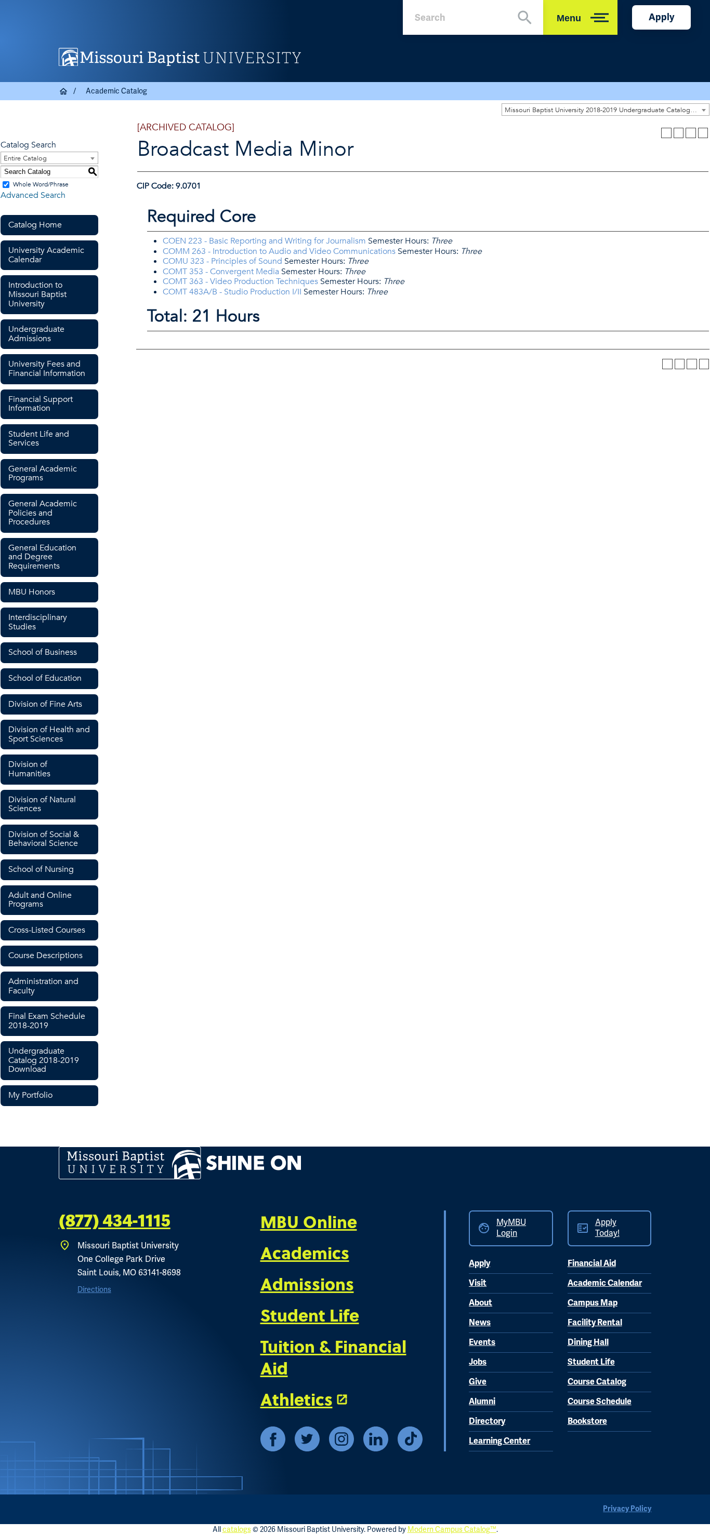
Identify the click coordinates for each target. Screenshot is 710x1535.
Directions (94, 1289)
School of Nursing (41, 869)
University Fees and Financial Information (46, 368)
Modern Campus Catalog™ (451, 1529)
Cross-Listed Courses (46, 930)
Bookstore (587, 1421)
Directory (487, 1421)
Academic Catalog (116, 91)
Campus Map (592, 1303)
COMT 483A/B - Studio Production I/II (232, 292)
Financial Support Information (40, 404)
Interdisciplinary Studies (37, 622)
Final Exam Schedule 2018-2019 (46, 1021)
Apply (661, 17)
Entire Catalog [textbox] (25, 158)
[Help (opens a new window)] (703, 133)
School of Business (42, 652)
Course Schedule (600, 1401)
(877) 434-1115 (114, 1220)
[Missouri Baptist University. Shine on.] (180, 1163)
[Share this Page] (678, 133)
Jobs (478, 1362)
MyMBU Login (511, 1227)
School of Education (45, 678)
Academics (304, 1252)
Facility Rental (595, 1322)
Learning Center (499, 1441)
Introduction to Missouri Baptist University (37, 294)
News (480, 1322)
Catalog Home (35, 225)
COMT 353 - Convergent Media (221, 271)
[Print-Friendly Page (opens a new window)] (691, 133)
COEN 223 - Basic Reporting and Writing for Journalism (264, 241)
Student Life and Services (38, 438)
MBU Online (308, 1221)
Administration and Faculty (43, 986)
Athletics (296, 1399)
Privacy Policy (627, 1508)
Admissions (307, 1284)
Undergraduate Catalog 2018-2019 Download (43, 1060)
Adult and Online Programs (40, 900)
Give (478, 1382)
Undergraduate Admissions (36, 334)
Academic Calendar (605, 1283)
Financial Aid (592, 1263)
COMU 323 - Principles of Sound (222, 261)
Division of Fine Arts (45, 704)
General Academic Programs (42, 473)
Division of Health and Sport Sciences (49, 734)
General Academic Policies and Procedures (42, 513)
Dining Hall (588, 1342)
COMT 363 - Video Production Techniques (240, 281)
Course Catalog (597, 1382)
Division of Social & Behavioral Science (43, 839)
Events (482, 1342)
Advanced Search (33, 195)
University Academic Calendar (46, 255)
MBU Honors (31, 592)
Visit (478, 1283)
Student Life (309, 1315)
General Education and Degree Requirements (42, 557)
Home (64, 91)
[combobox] (605, 109)
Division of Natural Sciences (42, 804)
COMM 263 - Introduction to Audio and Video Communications (279, 251)
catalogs (236, 1529)
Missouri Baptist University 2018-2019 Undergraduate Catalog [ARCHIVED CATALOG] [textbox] (607, 110)
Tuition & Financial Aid (333, 1357)
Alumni (482, 1401)
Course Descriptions (45, 955)
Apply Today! (607, 1227)
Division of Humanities (29, 769)
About (480, 1303)
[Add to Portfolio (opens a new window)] (666, 133)
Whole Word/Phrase (41, 184)
